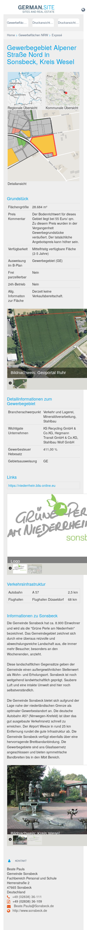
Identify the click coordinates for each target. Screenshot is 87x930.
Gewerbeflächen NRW (17, 22)
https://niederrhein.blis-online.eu (31, 485)
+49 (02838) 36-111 (27, 896)
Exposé (57, 35)
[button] (83, 9)
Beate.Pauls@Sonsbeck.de (34, 905)
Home (11, 35)
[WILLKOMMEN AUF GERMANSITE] (36, 9)
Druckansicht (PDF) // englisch (68, 22)
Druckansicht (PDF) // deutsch (43, 22)
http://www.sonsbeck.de (30, 910)
